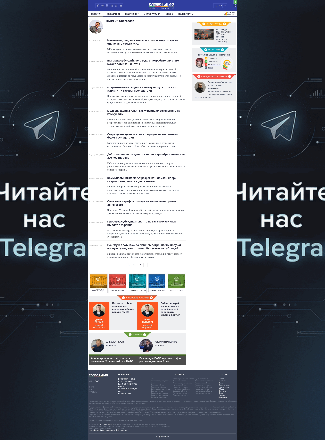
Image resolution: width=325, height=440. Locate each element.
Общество (222, 389)
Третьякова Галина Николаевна (214, 55)
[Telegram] (102, 5)
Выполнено (212, 61)
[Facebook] (97, 5)
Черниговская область (203, 391)
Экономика (222, 397)
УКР (220, 6)
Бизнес (221, 379)
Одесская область (180, 391)
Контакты (93, 390)
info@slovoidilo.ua (162, 437)
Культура (222, 381)
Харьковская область (203, 383)
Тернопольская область (204, 381)
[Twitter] (116, 5)
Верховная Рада (126, 381)
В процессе (212, 58)
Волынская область (158, 387)
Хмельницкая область (203, 387)
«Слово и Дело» (106, 424)
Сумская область (201, 379)
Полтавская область (181, 393)
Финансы (221, 395)
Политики (131, 14)
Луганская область (180, 385)
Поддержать (185, 14)
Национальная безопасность (224, 386)
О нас (91, 387)
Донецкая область (158, 391)
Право (220, 393)
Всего (210, 68)
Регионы (179, 375)
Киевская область (180, 381)
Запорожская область (159, 397)
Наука (220, 383)
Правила (93, 392)
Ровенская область (180, 395)
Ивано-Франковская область (184, 379)
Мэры (121, 391)
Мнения (137, 335)
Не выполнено (214, 65)
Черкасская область (202, 389)
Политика (222, 391)
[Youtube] (107, 5)
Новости (95, 14)
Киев (152, 379)
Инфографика (152, 14)
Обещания (113, 14)
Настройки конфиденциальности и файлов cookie (108, 430)
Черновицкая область (203, 393)
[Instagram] (111, 5)
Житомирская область (159, 393)
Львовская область (180, 387)
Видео (169, 14)
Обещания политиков (214, 76)
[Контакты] (235, 5)
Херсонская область (203, 385)
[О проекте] (235, 2)
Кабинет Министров (127, 384)
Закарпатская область (159, 395)
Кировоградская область (182, 383)
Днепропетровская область (161, 389)
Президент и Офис (126, 379)
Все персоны (124, 394)
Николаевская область (181, 389)
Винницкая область (158, 385)
